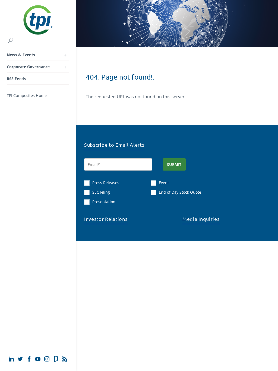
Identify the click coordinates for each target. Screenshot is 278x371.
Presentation (103, 201)
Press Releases (105, 182)
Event (164, 182)
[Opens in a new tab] (11, 358)
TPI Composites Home (27, 95)
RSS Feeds (16, 78)
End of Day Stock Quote (180, 192)
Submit (174, 164)
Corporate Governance (28, 66)
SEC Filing (101, 192)
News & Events (21, 54)
